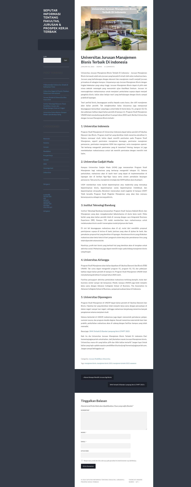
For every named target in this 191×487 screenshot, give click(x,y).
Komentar (85, 410)
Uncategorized (48, 168)
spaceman (46, 202)
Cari (45, 56)
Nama (83, 432)
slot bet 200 (47, 196)
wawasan (133, 363)
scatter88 (46, 195)
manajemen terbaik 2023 (121, 363)
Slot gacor (46, 184)
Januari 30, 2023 (87, 66)
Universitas (47, 172)
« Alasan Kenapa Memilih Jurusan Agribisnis (97, 377)
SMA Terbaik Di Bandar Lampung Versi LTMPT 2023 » (127, 385)
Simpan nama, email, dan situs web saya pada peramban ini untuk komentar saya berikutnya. (110, 461)
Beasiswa (46, 139)
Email (83, 441)
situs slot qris (47, 207)
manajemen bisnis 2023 (104, 363)
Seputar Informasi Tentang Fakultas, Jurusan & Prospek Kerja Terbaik (55, 21)
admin (99, 66)
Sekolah (46, 160)
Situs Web (85, 451)
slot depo (46, 205)
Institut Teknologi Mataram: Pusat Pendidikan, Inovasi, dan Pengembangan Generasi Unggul (54, 106)
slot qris (46, 200)
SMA (45, 164)
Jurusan (46, 147)
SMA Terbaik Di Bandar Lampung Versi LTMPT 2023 (109, 331)
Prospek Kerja (48, 155)
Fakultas (46, 143)
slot (44, 198)
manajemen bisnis (90, 363)
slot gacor (46, 211)
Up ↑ (137, 482)
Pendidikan (47, 151)
